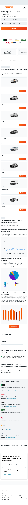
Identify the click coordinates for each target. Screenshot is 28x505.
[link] (14, 326)
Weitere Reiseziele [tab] (20, 464)
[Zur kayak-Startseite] (9, 7)
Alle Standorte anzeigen (10, 390)
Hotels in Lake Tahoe (8, 474)
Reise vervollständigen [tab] (8, 464)
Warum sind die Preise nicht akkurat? (11, 501)
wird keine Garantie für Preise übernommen (10, 491)
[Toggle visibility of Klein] (6, 283)
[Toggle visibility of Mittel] (16, 283)
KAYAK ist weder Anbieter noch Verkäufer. (12, 496)
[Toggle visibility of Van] (6, 287)
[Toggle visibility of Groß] (16, 285)
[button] (2, 7)
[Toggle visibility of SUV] (6, 285)
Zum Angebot (22, 90)
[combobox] (5, 14)
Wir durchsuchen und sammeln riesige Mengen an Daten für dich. (13, 498)
